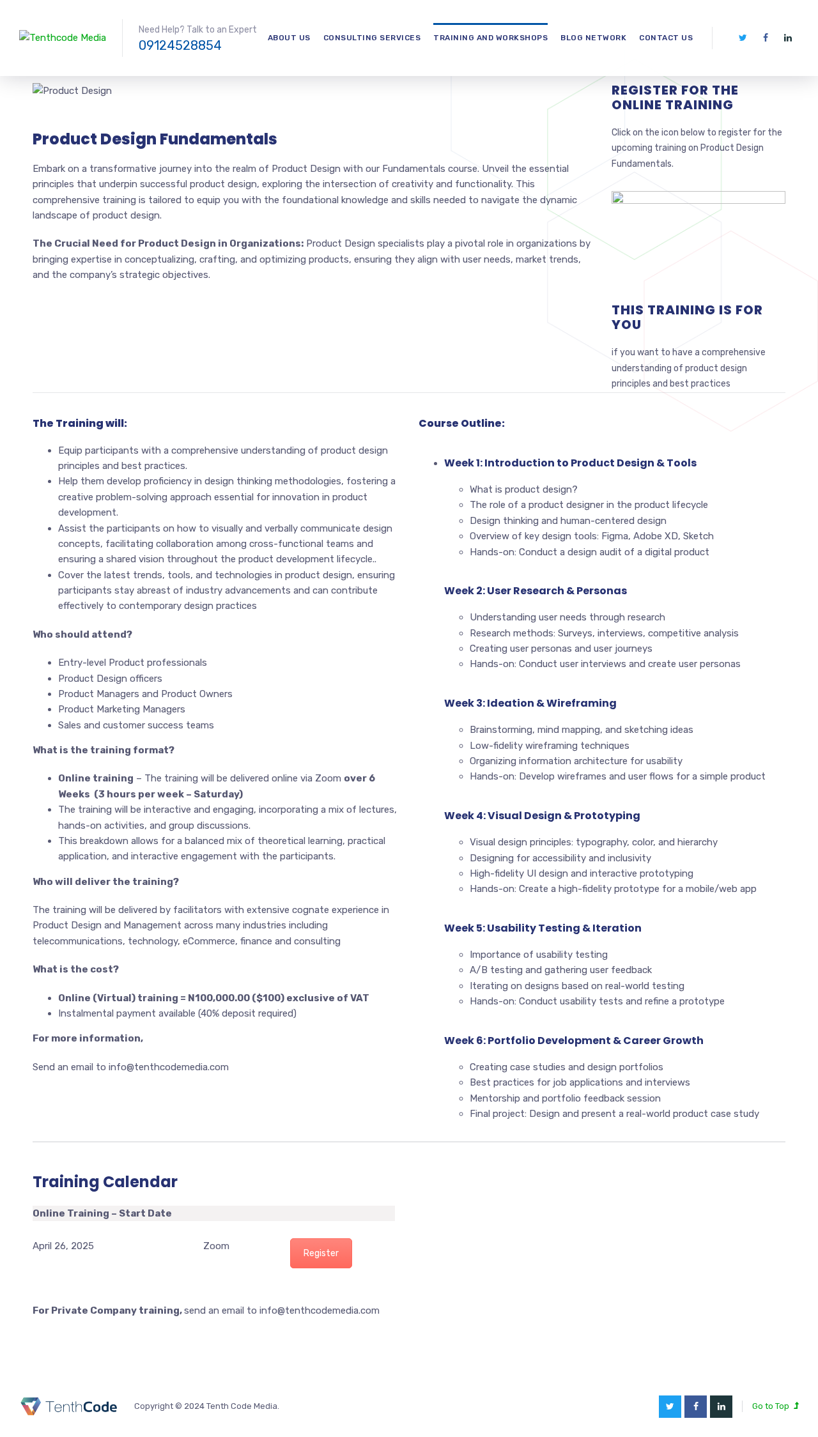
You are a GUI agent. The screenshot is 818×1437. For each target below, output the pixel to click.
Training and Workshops (490, 37)
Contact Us (666, 37)
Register (321, 1253)
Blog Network (593, 37)
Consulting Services (372, 37)
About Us (289, 37)
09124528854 (180, 45)
